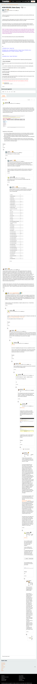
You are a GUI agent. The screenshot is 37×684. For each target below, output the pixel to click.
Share (3, 86)
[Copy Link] (18, 10)
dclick (9, 312)
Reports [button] (3, 91)
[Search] (26, 1)
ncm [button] (9, 91)
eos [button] (7, 91)
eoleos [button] (14, 91)
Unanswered (18, 666)
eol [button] (5, 91)
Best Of (2, 670)
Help (2, 669)
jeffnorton (13, 344)
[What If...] (9, 102)
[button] (3, 10)
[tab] (4, 96)
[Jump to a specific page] (34, 100)
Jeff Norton (23, 407)
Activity (2, 665)
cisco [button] (12, 91)
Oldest (6, 99)
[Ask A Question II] (8, 9)
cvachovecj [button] (6, 102)
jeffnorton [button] (6, 268)
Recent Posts (3, 664)
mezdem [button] (5, 9)
